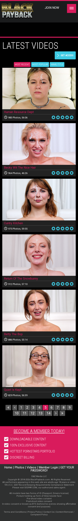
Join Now (52, 8)
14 (48, 413)
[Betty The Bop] (39, 310)
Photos (19, 467)
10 (17, 413)
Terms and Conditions (15, 512)
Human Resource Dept (19, 112)
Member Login (48, 467)
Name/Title (57, 64)
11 (25, 413)
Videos (31, 467)
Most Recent (22, 64)
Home (8, 467)
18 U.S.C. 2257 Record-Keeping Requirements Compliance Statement (39, 485)
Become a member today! (39, 431)
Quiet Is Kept (12, 390)
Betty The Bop (13, 334)
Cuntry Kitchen (13, 223)
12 (32, 413)
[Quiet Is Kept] (39, 366)
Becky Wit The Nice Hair (20, 167)
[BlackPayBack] (24, 11)
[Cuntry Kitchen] (39, 199)
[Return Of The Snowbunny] (39, 255)
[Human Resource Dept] (39, 88)
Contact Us (48, 512)
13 (40, 413)
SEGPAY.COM (30, 487)
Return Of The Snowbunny (21, 278)
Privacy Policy (35, 512)
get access (67, 55)
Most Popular (40, 64)
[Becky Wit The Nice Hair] (39, 144)
